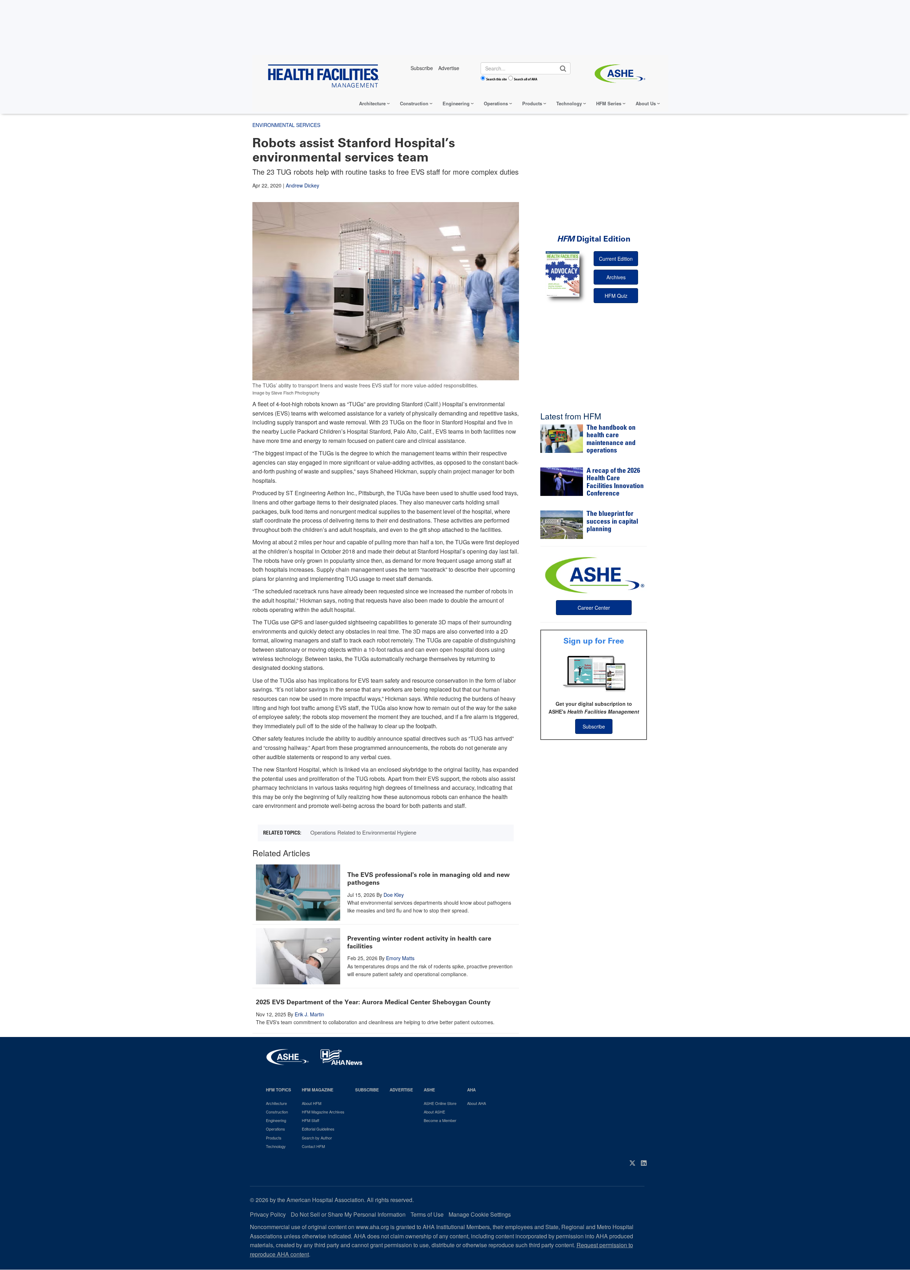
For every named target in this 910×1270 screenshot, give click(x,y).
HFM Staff (310, 1120)
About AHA (476, 1103)
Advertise (401, 1090)
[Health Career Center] (593, 574)
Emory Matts (400, 958)
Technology (569, 103)
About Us (646, 103)
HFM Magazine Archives (323, 1111)
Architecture (372, 103)
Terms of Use (427, 1214)
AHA (471, 1090)
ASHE (429, 1090)
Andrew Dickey (302, 185)
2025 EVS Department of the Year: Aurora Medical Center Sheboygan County (373, 1002)
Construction (414, 103)
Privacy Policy (268, 1214)
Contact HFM (313, 1146)
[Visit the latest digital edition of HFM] (562, 273)
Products (532, 103)
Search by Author (317, 1137)
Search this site (496, 79)
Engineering (456, 103)
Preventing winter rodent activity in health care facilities (419, 942)
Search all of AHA (525, 79)
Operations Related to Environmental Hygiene (363, 832)
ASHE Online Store (440, 1103)
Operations (496, 103)
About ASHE (434, 1111)
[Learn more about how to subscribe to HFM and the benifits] (593, 673)
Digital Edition (594, 239)
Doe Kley (394, 894)
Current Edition (616, 258)
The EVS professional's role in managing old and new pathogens (428, 879)
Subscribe (594, 726)
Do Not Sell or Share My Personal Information (348, 1214)
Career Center (594, 607)
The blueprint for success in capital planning (612, 522)
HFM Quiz (616, 295)
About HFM (311, 1103)
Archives (616, 277)
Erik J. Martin (309, 1014)
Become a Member (440, 1120)
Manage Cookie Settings (480, 1214)
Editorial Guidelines (318, 1128)
